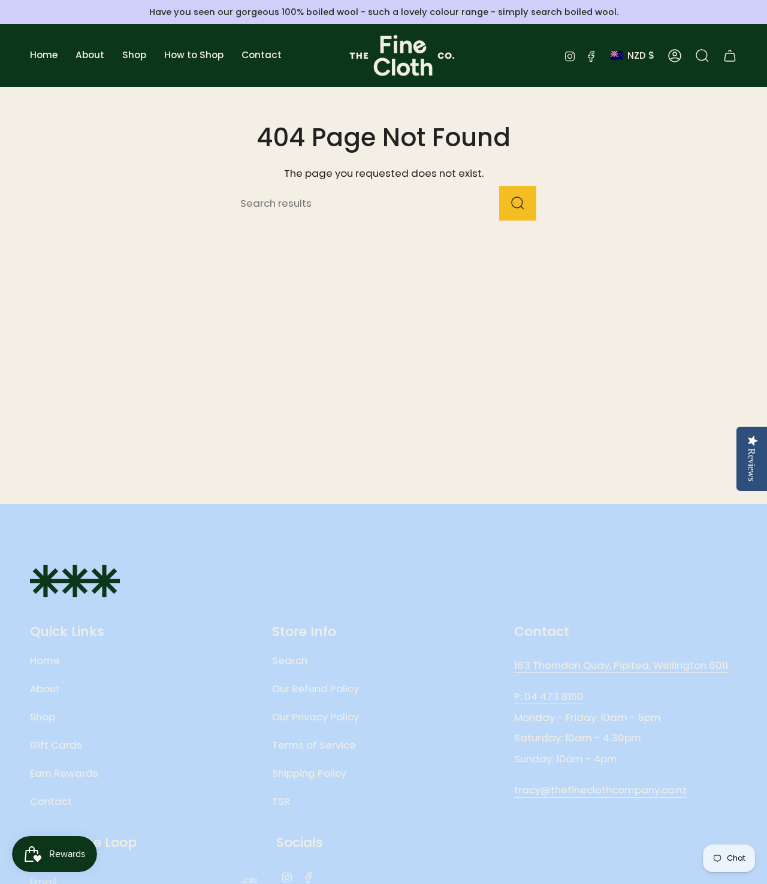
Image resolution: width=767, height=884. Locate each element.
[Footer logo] (75, 581)
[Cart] (730, 56)
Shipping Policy (309, 773)
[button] (90, 55)
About (45, 688)
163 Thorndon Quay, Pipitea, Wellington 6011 (621, 665)
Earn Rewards (64, 773)
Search (289, 660)
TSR (281, 801)
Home (45, 660)
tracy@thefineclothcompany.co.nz (600, 790)
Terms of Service (314, 745)
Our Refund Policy (315, 688)
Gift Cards (56, 745)
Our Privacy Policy (315, 717)
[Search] (517, 203)
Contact (51, 801)
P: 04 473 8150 (549, 696)
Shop (42, 717)
